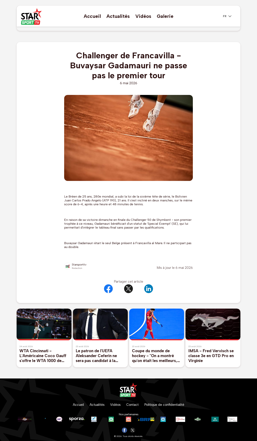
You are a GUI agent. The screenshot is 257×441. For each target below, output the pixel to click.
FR (224, 16)
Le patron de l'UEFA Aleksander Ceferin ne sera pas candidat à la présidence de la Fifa (96, 355)
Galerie (165, 16)
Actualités (118, 16)
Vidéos (143, 16)
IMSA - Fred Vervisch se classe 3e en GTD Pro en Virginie (211, 355)
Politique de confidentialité (164, 405)
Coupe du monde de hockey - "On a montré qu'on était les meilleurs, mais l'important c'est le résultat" (154, 355)
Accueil (92, 16)
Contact (132, 405)
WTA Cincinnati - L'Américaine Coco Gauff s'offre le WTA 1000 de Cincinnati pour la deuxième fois (42, 355)
